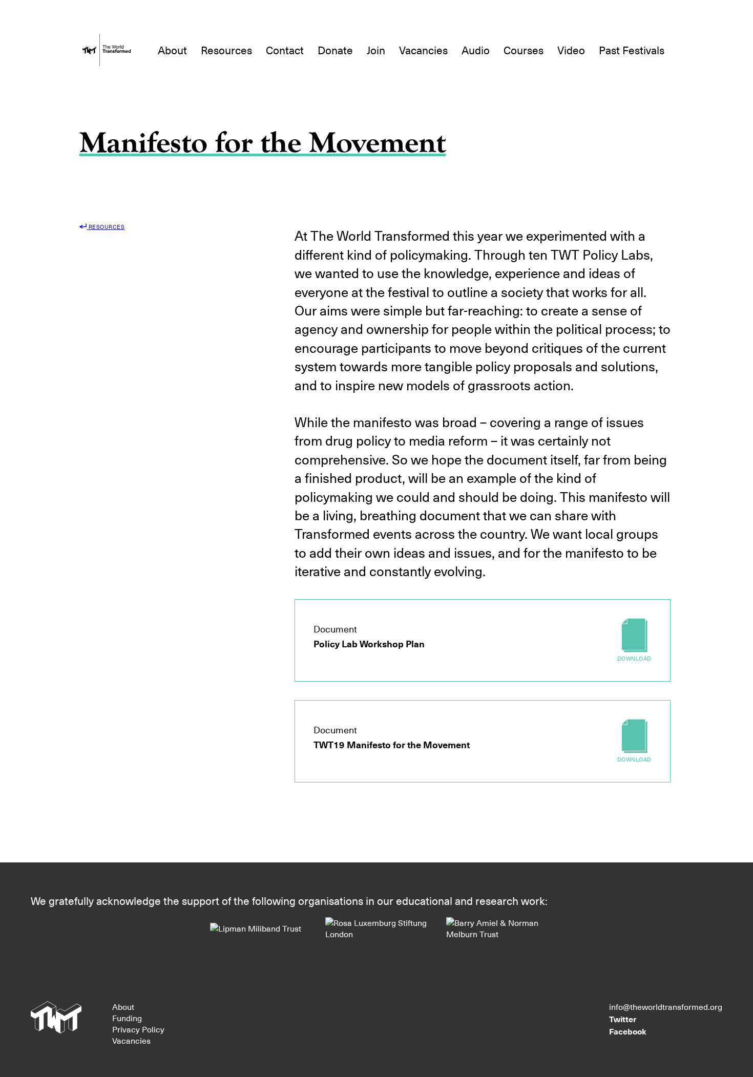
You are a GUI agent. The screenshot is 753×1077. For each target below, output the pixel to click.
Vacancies (423, 50)
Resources (226, 50)
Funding (127, 1018)
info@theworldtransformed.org (665, 1006)
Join (376, 50)
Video (571, 50)
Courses (523, 50)
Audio (476, 50)
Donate (335, 50)
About (172, 50)
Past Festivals (631, 50)
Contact (285, 50)
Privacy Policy (138, 1029)
